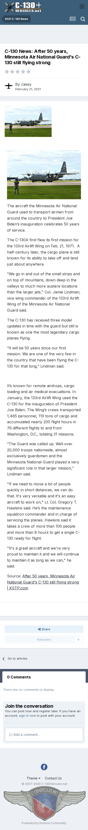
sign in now (27, 715)
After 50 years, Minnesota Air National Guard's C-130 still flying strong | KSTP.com (43, 582)
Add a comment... (26, 735)
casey (26, 84)
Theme (32, 778)
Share (45, 629)
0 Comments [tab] (19, 677)
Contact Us (53, 778)
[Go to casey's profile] (9, 86)
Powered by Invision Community (44, 823)
